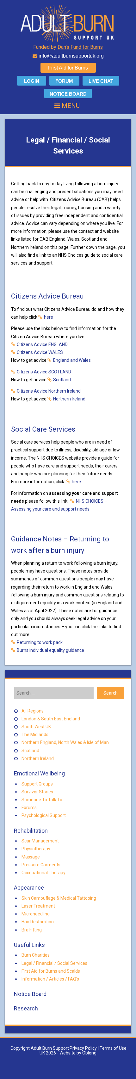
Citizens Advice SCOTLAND (44, 371)
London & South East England (51, 718)
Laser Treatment (38, 905)
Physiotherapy (36, 848)
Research (25, 1008)
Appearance (28, 887)
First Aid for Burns (68, 67)
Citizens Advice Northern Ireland (49, 391)
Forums (29, 807)
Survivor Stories (37, 791)
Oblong (89, 1052)
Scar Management (40, 840)
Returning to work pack (40, 642)
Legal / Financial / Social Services (54, 963)
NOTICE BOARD (68, 94)
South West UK (36, 726)
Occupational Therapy (43, 872)
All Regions (33, 710)
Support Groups (37, 783)
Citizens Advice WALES (40, 352)
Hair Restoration (38, 921)
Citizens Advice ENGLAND (42, 344)
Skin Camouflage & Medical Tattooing (59, 898)
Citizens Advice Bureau (47, 296)
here (48, 317)
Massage (31, 856)
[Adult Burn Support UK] (68, 22)
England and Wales (72, 360)
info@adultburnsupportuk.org (71, 56)
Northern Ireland (69, 398)
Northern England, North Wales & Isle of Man (65, 742)
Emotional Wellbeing (39, 773)
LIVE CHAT (101, 81)
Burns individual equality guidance (50, 650)
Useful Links (29, 945)
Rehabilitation (30, 830)
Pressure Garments (41, 864)
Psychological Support (44, 815)
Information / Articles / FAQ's (50, 978)
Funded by (68, 47)
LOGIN (31, 81)
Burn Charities (36, 955)
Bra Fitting (32, 929)
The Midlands (35, 734)
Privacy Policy (83, 1048)
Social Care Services (43, 429)
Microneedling (36, 913)
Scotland (62, 379)
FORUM (64, 81)
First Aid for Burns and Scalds (51, 971)
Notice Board (29, 994)
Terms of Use (113, 1048)
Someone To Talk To (42, 799)
